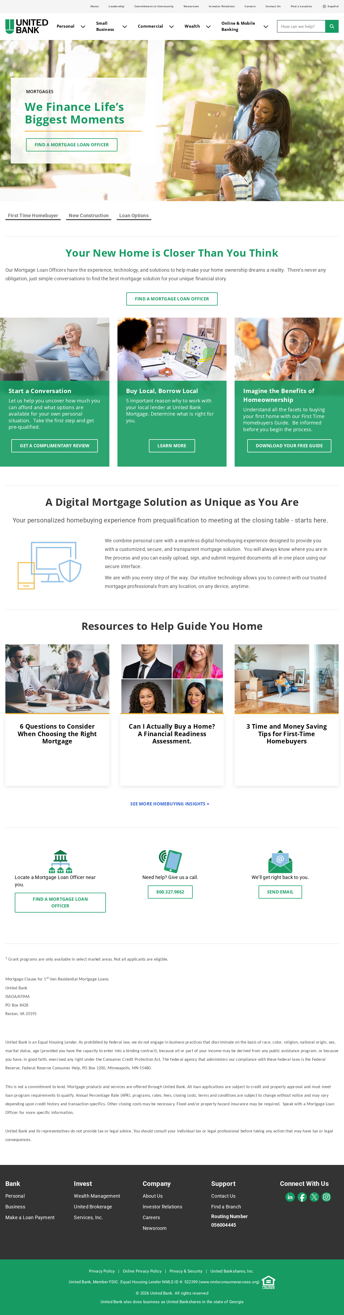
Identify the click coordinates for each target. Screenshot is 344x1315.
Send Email (280, 892)
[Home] (26, 26)
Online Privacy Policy (142, 1271)
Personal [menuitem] (66, 26)
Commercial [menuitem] (150, 26)
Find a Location (301, 6)
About (94, 6)
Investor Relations (222, 6)
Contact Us (273, 6)
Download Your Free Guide (289, 446)
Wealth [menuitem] (192, 26)
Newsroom (191, 6)
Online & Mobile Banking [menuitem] (238, 26)
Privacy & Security (186, 1271)
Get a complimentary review (54, 446)
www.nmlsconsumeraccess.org (229, 1282)
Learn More (171, 446)
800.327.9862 (170, 892)
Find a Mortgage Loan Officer (72, 145)
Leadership (116, 6)
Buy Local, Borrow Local (162, 391)
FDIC (113, 1282)
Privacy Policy (102, 1271)
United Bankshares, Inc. (232, 1271)
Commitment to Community (154, 6)
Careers (250, 6)
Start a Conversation (40, 391)
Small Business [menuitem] (105, 26)
